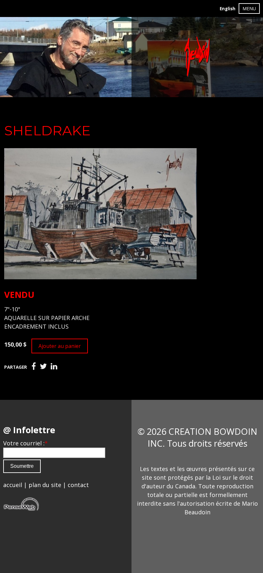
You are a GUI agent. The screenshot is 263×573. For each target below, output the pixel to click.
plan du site (45, 485)
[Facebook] (33, 366)
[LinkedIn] (54, 366)
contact (78, 485)
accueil (12, 485)
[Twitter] (43, 366)
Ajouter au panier (59, 346)
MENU (249, 8)
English (227, 9)
